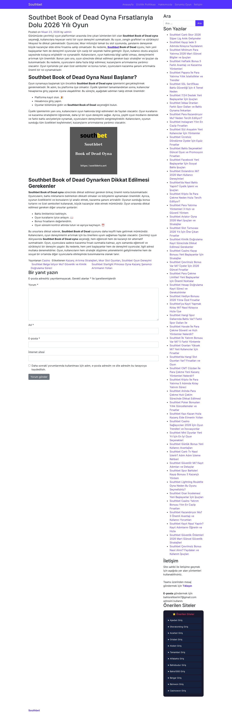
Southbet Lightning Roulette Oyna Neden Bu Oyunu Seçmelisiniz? (186, 485)
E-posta (34, 338)
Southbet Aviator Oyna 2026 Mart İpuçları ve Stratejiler (183, 220)
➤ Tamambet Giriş (176, 652)
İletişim (198, 4)
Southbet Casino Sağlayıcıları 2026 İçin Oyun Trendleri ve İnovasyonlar (186, 425)
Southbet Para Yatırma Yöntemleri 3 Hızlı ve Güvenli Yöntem (183, 209)
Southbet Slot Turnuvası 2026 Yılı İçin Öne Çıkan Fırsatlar (184, 231)
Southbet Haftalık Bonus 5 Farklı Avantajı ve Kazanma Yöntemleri (186, 65)
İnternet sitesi (36, 352)
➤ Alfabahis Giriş (176, 658)
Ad (31, 324)
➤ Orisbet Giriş (175, 639)
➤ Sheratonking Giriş (178, 626)
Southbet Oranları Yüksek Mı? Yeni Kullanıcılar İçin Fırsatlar (185, 349)
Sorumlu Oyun (183, 4)
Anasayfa (128, 4)
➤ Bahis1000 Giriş (176, 671)
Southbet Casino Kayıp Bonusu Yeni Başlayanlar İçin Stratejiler (186, 254)
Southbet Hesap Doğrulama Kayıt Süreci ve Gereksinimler (186, 288)
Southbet (35, 4)
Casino (46, 260)
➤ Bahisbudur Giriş (177, 665)
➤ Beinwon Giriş (176, 684)
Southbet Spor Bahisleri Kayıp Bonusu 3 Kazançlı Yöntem (184, 474)
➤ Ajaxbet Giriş (175, 620)
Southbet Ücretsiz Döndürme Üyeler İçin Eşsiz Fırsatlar (186, 140)
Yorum (33, 284)
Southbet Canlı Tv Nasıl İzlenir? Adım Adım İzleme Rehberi (185, 455)
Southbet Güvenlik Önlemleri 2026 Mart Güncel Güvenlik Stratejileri (187, 538)
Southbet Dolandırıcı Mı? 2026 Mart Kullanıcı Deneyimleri (184, 174)
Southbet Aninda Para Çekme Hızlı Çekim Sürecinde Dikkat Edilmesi (185, 394)
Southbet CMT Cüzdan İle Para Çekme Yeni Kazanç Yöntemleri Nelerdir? (185, 372)
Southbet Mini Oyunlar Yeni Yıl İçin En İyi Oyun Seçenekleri (186, 436)
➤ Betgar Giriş (174, 678)
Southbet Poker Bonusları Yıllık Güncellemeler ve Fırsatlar (185, 406)
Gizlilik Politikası (146, 4)
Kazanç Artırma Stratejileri (81, 260)
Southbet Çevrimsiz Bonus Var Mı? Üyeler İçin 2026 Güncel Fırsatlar (185, 265)
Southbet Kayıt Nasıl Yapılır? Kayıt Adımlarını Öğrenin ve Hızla (186, 527)
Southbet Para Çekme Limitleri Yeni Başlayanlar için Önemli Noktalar (184, 277)
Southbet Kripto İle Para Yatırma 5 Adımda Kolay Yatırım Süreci (184, 383)
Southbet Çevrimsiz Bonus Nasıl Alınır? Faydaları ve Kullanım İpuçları (185, 550)
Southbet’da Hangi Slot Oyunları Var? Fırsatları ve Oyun (185, 360)
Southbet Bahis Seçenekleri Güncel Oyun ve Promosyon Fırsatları (186, 152)
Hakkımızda (165, 4)
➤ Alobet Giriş (174, 646)
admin (67, 31)
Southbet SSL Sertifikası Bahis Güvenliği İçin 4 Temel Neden (186, 87)
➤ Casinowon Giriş (177, 690)
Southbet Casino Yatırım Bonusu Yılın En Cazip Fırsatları (184, 504)
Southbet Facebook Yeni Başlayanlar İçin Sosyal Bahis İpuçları (184, 163)
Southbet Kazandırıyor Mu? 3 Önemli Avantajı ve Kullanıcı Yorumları (186, 516)
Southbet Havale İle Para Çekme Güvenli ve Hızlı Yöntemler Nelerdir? (184, 330)
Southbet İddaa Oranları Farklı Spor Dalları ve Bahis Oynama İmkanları (186, 106)
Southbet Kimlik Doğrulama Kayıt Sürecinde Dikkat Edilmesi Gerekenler (186, 243)
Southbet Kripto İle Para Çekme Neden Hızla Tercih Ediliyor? (185, 197)
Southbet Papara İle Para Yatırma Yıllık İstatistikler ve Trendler (186, 76)
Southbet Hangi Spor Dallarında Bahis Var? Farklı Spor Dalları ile (186, 318)
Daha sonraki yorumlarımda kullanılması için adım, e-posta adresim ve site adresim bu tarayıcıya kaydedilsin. (89, 367)
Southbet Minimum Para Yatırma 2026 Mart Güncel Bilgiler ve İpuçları (185, 53)
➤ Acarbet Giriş (175, 633)
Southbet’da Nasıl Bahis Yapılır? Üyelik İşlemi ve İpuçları (184, 186)
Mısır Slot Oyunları (109, 260)
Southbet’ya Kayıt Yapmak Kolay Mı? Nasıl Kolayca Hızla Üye (185, 307)
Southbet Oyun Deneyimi (137, 260)
